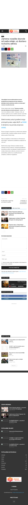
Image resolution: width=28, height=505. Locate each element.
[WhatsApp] (12, 49)
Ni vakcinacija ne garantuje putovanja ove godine (7, 201)
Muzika (3, 215)
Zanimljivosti (4, 221)
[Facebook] (2, 49)
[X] (5, 49)
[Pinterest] (9, 49)
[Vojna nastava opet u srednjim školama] (4, 361)
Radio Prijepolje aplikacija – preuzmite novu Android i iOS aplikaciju (16, 213)
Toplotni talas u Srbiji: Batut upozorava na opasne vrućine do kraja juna (17, 226)
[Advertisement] (14, 15)
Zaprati (24, 298)
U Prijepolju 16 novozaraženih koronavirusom (23, 202)
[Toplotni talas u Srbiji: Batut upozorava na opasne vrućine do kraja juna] (4, 226)
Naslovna (3, 34)
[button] (2, 31)
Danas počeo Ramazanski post (16, 431)
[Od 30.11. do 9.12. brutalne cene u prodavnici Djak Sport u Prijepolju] (4, 348)
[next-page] (4, 231)
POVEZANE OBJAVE (6, 208)
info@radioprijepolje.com (18, 492)
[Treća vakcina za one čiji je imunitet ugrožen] (4, 341)
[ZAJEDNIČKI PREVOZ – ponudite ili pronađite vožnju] (4, 422)
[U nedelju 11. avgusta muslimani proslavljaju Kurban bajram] (4, 439)
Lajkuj (24, 295)
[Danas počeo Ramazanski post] (4, 433)
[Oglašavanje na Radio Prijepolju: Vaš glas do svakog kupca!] (4, 220)
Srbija (7, 34)
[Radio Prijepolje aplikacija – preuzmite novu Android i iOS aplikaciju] (4, 213)
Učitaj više (13, 365)
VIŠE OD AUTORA (16, 208)
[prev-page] (2, 231)
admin (4, 46)
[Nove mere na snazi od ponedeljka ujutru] (4, 354)
